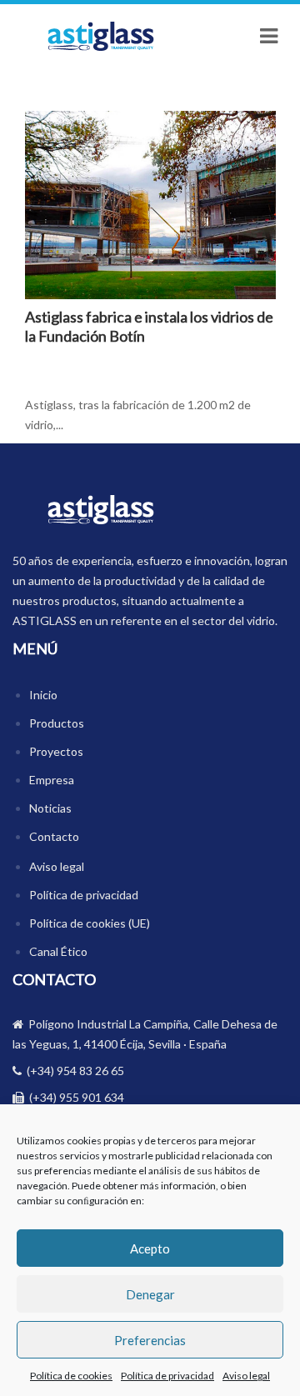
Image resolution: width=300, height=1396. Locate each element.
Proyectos (56, 751)
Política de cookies (71, 1375)
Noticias (50, 808)
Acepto (150, 1248)
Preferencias (150, 1340)
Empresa (51, 780)
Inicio (43, 695)
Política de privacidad (167, 1375)
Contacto (54, 836)
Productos (56, 723)
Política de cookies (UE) (89, 923)
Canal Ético (58, 951)
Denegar (150, 1294)
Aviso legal (246, 1375)
